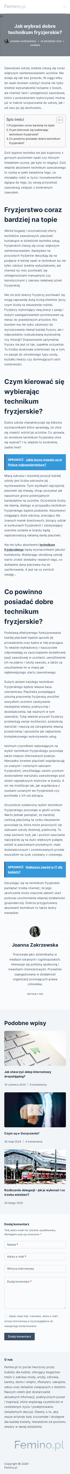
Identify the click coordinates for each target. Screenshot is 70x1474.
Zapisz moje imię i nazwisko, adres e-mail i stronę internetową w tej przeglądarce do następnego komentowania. (31, 1321)
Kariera (35, 45)
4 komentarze (33, 1141)
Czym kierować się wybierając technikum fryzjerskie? (28, 132)
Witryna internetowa (20, 1268)
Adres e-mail (16, 1256)
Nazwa (12, 1244)
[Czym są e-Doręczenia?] (35, 1109)
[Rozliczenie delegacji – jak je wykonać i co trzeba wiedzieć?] (35, 1166)
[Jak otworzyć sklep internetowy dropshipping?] (35, 1048)
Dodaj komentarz (19, 1281)
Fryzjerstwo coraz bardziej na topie (31, 125)
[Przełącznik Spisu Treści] (58, 120)
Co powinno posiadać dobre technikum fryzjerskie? (34, 141)
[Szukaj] (64, 6)
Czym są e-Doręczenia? (21, 1133)
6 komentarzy (38, 1084)
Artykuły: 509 (35, 994)
